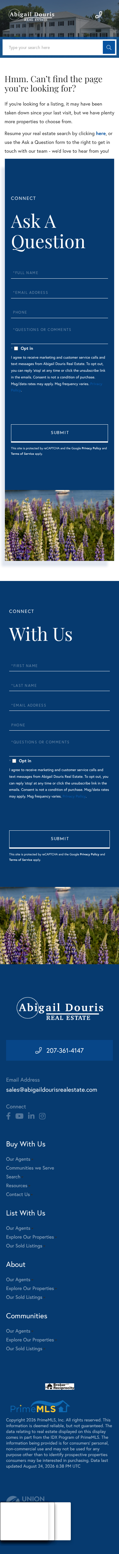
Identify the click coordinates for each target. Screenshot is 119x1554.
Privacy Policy (91, 448)
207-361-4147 (65, 1050)
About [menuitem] (12, 1514)
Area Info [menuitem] (14, 1536)
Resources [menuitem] (16, 1185)
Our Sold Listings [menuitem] (24, 1246)
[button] (109, 47)
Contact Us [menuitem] (18, 1194)
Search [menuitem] (13, 1176)
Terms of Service (22, 454)
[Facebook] (8, 1116)
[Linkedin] (31, 1116)
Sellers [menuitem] (12, 1529)
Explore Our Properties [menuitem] (30, 1237)
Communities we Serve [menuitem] (30, 1168)
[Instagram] (42, 1116)
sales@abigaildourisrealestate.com (51, 1089)
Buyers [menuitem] (12, 1521)
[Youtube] (19, 1116)
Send (59, 433)
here (101, 133)
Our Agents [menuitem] (18, 1159)
